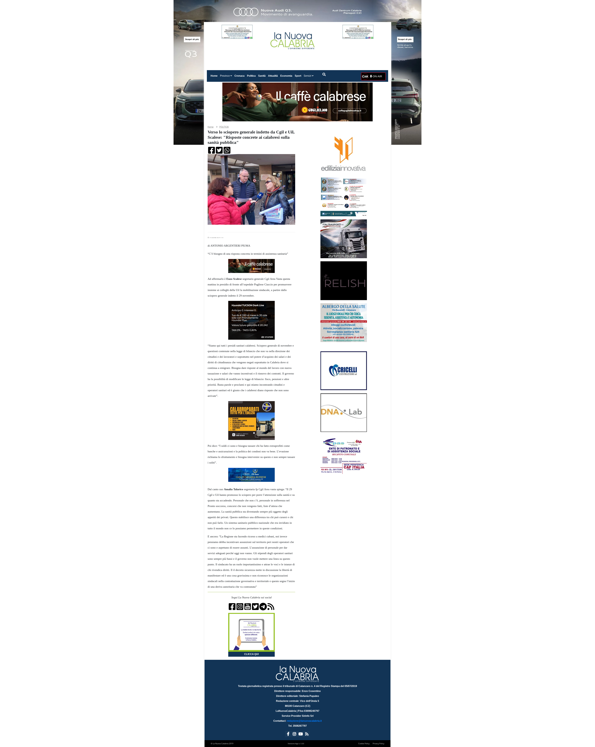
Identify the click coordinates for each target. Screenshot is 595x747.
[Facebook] (288, 734)
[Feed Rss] (307, 734)
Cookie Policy (364, 743)
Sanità (262, 75)
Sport (298, 75)
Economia (286, 75)
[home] (293, 39)
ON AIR (377, 76)
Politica (251, 75)
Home (215, 75)
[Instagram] (294, 734)
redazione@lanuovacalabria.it (304, 721)
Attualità (273, 75)
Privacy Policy (378, 743)
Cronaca (239, 75)
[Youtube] (301, 734)
